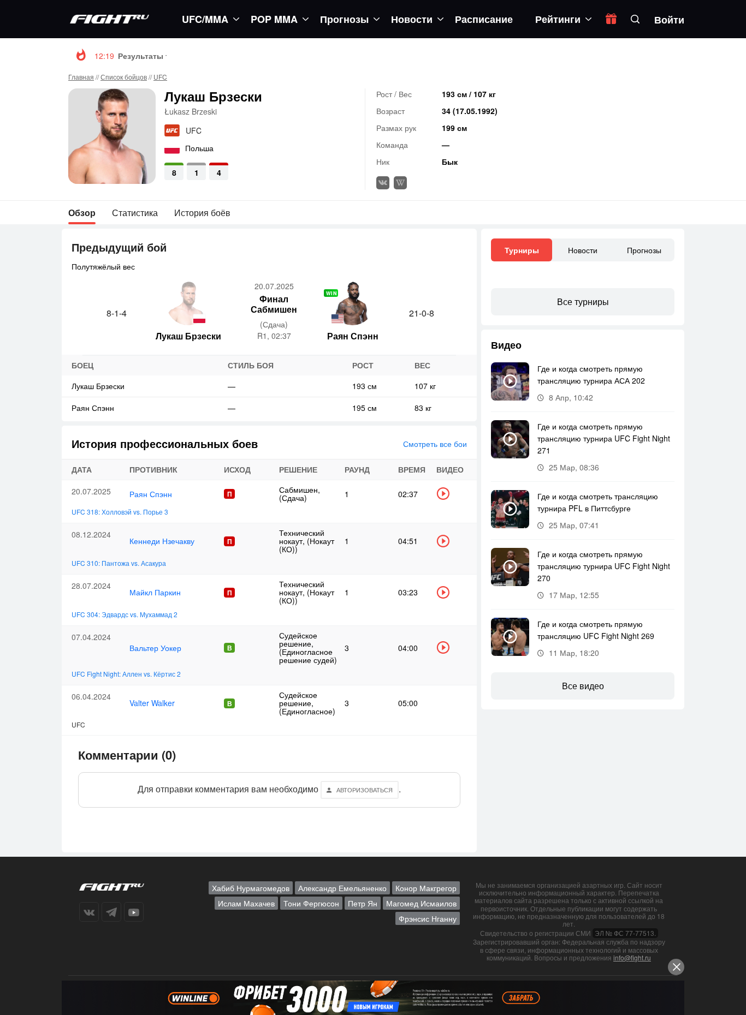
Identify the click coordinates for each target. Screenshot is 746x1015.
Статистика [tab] (135, 212)
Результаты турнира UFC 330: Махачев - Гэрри (208, 55)
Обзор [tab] (82, 212)
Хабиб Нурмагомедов (250, 887)
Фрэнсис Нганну (428, 918)
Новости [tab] (582, 249)
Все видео (583, 685)
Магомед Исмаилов (421, 903)
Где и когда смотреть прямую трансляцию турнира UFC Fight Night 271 (603, 438)
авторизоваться (364, 789)
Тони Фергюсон (311, 903)
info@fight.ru (632, 957)
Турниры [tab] (522, 249)
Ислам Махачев (246, 903)
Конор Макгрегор (426, 887)
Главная (81, 76)
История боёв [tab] (202, 212)
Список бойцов (123, 76)
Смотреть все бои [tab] (435, 443)
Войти (669, 20)
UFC (160, 76)
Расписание (484, 19)
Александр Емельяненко (342, 887)
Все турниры (583, 301)
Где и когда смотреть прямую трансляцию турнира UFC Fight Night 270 (603, 565)
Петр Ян (362, 903)
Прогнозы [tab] (644, 249)
